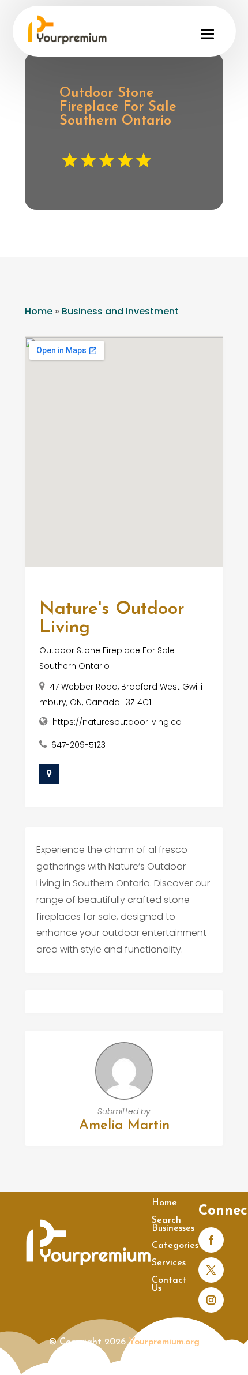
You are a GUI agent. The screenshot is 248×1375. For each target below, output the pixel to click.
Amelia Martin (124, 1126)
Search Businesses (173, 1224)
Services (169, 1263)
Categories (175, 1246)
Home (38, 311)
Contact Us (169, 1284)
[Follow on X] (211, 1270)
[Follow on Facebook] (211, 1240)
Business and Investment (120, 311)
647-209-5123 (78, 745)
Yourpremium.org (164, 1342)
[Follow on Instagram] (211, 1300)
